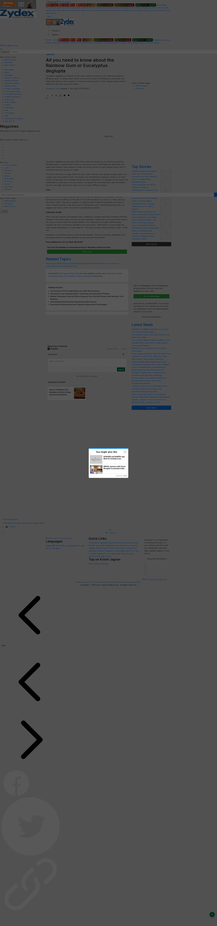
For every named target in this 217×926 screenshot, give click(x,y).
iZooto (125, 475)
